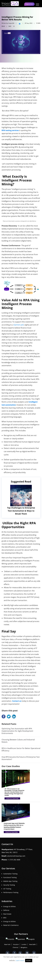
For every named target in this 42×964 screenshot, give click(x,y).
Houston (16, 944)
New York (7, 944)
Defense (6, 910)
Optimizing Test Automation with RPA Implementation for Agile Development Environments (17, 730)
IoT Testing (7, 889)
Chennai (15, 947)
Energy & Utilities (9, 906)
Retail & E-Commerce (11, 925)
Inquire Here (29, 4)
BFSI (4, 918)
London (23, 944)
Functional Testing (10, 877)
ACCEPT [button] (28, 960)
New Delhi (32, 944)
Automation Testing (10, 874)
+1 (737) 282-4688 (14, 860)
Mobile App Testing (10, 881)
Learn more (20, 960)
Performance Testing (10, 892)
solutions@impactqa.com (16, 856)
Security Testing (9, 885)
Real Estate (7, 914)
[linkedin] (19, 23)
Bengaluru (24, 947)
